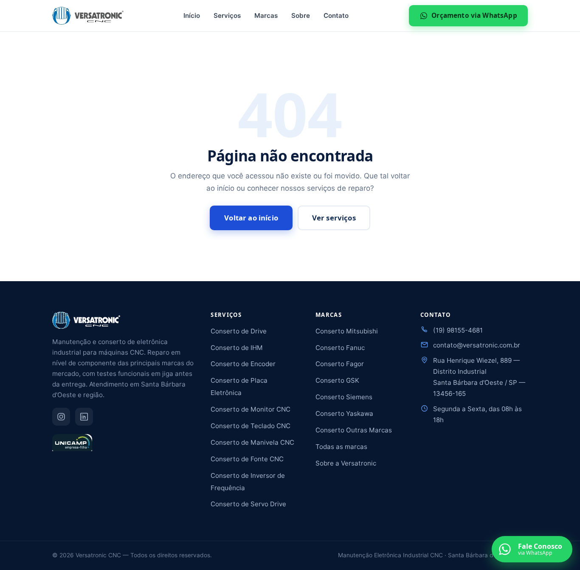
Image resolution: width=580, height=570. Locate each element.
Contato (336, 15)
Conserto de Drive (239, 331)
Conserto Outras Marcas (353, 430)
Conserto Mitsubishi (346, 331)
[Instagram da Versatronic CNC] (61, 417)
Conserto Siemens (343, 397)
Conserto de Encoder (243, 364)
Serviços (227, 15)
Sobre (300, 15)
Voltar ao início (251, 218)
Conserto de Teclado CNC (250, 426)
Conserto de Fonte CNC (247, 459)
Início (191, 15)
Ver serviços (334, 218)
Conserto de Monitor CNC (250, 409)
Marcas (266, 15)
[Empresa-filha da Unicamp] (72, 446)
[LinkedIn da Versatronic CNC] (84, 417)
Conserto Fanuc (340, 348)
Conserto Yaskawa (344, 413)
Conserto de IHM (237, 348)
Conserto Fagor (339, 364)
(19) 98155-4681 (458, 330)
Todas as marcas (341, 447)
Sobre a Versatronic (345, 463)
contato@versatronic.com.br (476, 345)
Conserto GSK (337, 380)
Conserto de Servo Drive (248, 504)
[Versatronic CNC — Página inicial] (88, 16)
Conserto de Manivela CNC (252, 442)
